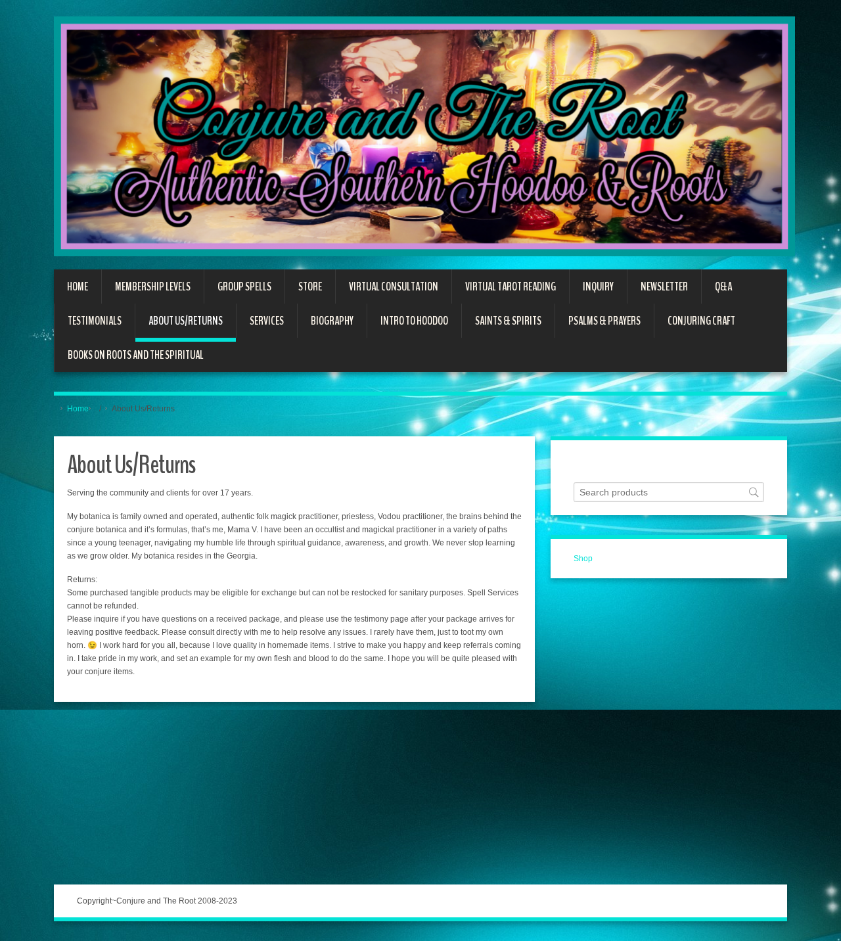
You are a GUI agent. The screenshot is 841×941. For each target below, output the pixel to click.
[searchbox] (669, 492)
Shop (583, 558)
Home (78, 408)
